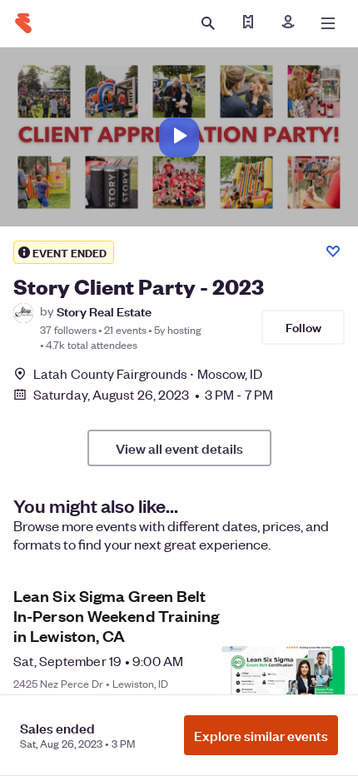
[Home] (23, 23)
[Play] (179, 137)
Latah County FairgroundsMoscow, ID (148, 373)
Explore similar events (261, 735)
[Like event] (333, 251)
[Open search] (208, 23)
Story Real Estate (104, 311)
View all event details (179, 448)
